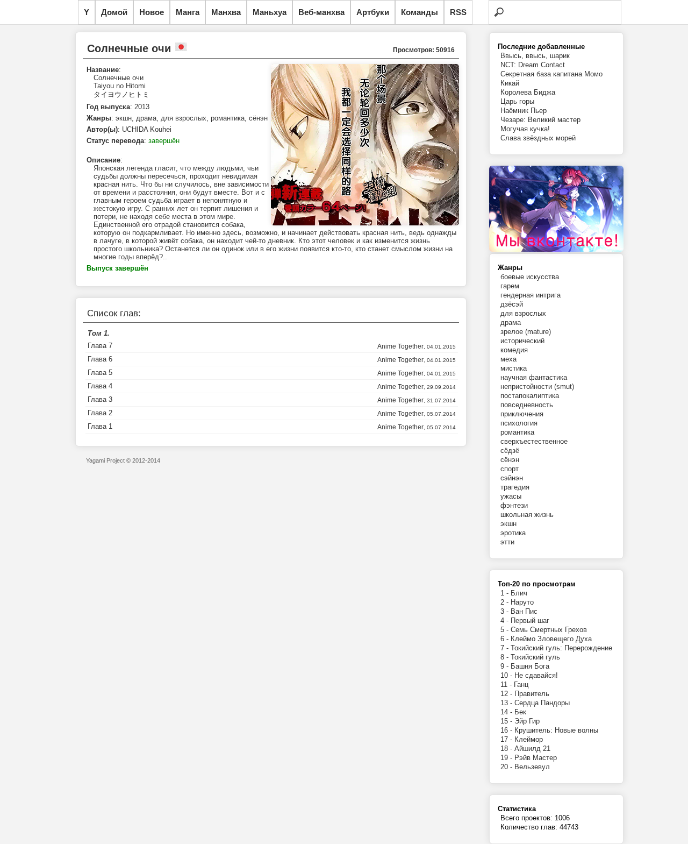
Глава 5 (100, 372)
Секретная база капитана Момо (551, 74)
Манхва (226, 12)
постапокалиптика (529, 396)
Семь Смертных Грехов (549, 630)
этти (507, 542)
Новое (151, 12)
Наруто (522, 602)
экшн (508, 524)
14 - (507, 712)
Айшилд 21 (532, 748)
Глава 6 (100, 359)
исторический (522, 341)
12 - (507, 694)
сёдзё (509, 450)
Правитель (531, 694)
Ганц (521, 684)
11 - (507, 684)
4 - (505, 620)
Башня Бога (530, 666)
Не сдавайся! (536, 675)
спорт (509, 469)
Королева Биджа (527, 92)
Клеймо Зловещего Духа (551, 639)
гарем (509, 286)
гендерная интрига (530, 295)
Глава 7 (100, 346)
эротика (513, 533)
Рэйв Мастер (535, 758)
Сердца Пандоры (542, 703)
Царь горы (517, 101)
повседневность (526, 405)
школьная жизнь (527, 514)
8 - (505, 657)
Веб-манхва (321, 12)
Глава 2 (100, 413)
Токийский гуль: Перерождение (561, 648)
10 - (507, 675)
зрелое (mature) (525, 332)
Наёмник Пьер (523, 111)
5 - (505, 630)
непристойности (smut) (537, 386)
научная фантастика (533, 377)
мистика (513, 368)
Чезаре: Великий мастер (540, 120)
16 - (507, 730)
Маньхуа (269, 12)
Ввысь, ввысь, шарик (535, 56)
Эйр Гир (527, 721)
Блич (519, 593)
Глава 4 (100, 386)
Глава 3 (100, 399)
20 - (507, 767)
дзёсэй (511, 304)
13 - (507, 703)
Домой (114, 12)
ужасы (510, 496)
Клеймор (528, 739)
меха (508, 359)
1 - (505, 593)
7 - (505, 648)
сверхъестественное (534, 441)
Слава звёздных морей (538, 138)
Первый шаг (530, 620)
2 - (505, 602)
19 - (507, 758)
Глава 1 (100, 426)
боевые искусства (529, 277)
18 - (507, 748)
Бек (520, 712)
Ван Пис (524, 611)
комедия (514, 350)
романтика (517, 432)
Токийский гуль (535, 657)
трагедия (514, 487)
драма (510, 322)
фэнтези (514, 505)
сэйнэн (511, 478)
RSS (458, 12)
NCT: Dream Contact (532, 65)
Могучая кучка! (525, 129)
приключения (521, 414)
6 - (505, 639)
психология (519, 423)
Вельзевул (532, 767)
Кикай (509, 83)
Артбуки (372, 12)
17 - (507, 739)
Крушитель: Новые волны (556, 730)
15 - (507, 721)
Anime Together (400, 346)
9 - (505, 666)
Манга (187, 12)
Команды (419, 12)
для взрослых (523, 313)
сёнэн (509, 460)
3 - (505, 611)
